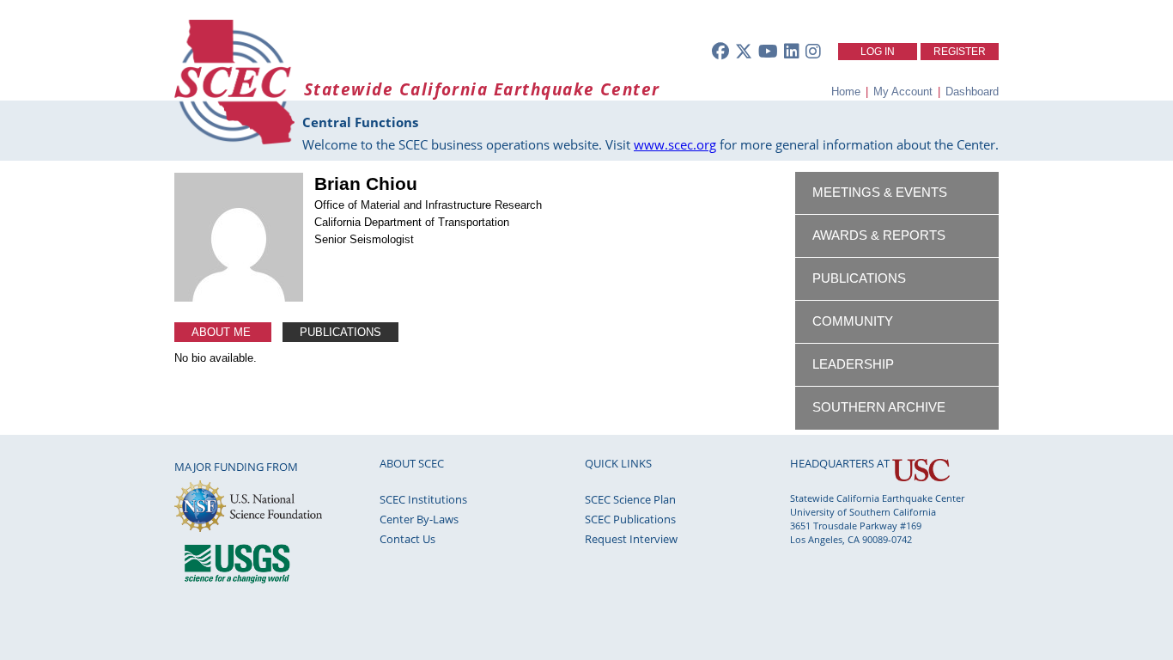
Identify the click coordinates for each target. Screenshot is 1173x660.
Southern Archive (878, 407)
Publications (340, 332)
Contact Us (407, 539)
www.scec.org (675, 144)
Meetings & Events (879, 192)
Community (852, 321)
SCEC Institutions (423, 499)
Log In (877, 52)
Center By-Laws (419, 519)
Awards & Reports (878, 235)
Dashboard (972, 91)
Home (845, 91)
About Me (222, 332)
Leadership (853, 364)
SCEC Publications (630, 519)
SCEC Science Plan (630, 499)
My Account (903, 91)
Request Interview (631, 539)
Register (959, 52)
